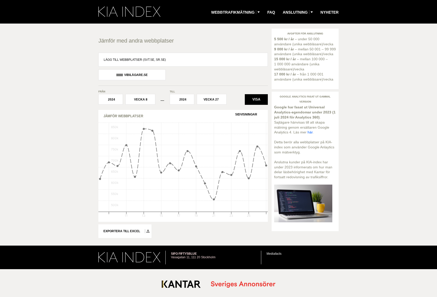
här (310, 132)
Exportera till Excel (121, 231)
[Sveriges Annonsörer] (243, 284)
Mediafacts (274, 253)
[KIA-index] (129, 12)
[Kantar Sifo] (181, 285)
